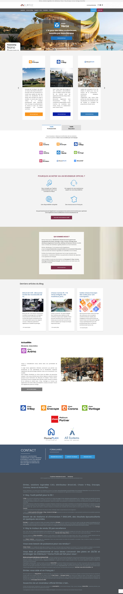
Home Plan (85, 586)
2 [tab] (49, 48)
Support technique (72, 457)
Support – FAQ (38, 10)
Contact (51, 10)
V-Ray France (54, 575)
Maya (64, 533)
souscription (55, 586)
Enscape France (65, 575)
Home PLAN (53, 563)
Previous (18, 87)
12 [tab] (71, 48)
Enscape (25, 522)
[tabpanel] (61, 31)
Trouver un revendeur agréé (61, 217)
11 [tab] (69, 48)
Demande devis (87, 457)
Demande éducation (56, 457)
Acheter (100, 10)
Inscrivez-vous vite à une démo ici (84, 567)
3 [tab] (51, 48)
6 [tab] (58, 48)
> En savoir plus (26, 327)
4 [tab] (53, 48)
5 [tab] (56, 48)
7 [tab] (60, 48)
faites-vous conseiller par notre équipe (67, 137)
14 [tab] (76, 48)
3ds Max (57, 533)
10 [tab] (67, 48)
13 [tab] (74, 48)
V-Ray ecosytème (37, 535)
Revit (61, 533)
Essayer (93, 10)
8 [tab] (62, 48)
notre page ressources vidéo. (38, 579)
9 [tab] (65, 48)
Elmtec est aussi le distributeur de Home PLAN (35, 557)
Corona (25, 508)
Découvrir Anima (32, 389)
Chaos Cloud (26, 547)
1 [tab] (47, 48)
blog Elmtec (38, 573)
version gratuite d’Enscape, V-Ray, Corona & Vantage (42, 512)
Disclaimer (70, 476)
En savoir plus (61, 43)
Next (104, 87)
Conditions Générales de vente (58, 476)
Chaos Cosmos (29, 539)
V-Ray (24, 498)
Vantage (97, 506)
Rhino (67, 533)
